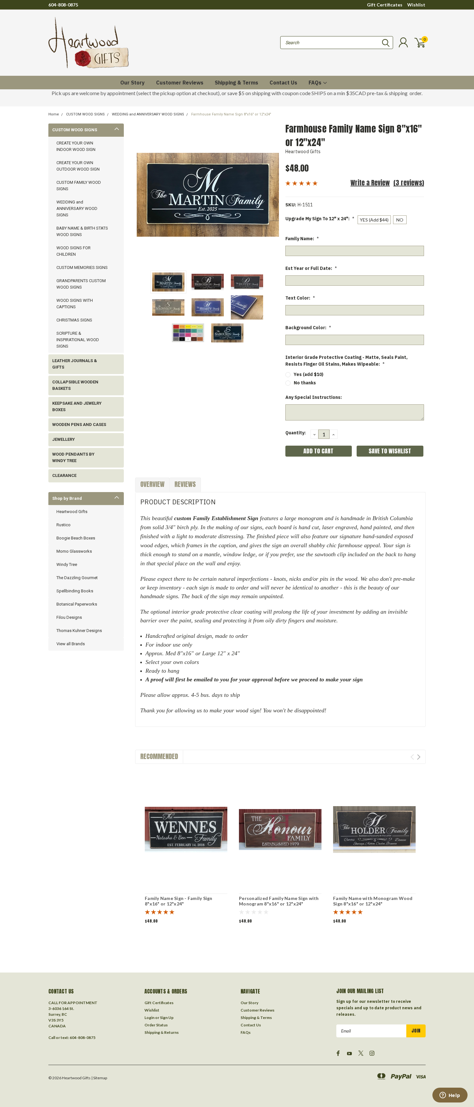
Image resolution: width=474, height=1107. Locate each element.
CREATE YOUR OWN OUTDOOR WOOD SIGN (78, 166)
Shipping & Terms (236, 82)
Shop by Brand (67, 498)
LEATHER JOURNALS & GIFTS (74, 364)
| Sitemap (99, 1077)
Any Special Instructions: (313, 397)
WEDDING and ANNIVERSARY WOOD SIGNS (148, 114)
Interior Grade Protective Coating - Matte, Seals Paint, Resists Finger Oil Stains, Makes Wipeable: (346, 360)
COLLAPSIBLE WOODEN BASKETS (75, 385)
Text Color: (300, 298)
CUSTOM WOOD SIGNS (85, 114)
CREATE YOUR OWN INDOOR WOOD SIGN (75, 146)
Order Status (156, 1025)
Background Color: (308, 328)
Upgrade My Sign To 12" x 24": (319, 219)
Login (149, 1017)
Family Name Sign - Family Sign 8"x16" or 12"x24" (178, 901)
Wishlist (416, 4)
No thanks (305, 383)
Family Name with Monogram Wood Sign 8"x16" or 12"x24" (373, 901)
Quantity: (295, 433)
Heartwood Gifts (71, 511)
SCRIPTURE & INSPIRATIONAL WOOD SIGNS (77, 340)
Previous (143, 194)
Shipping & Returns (161, 1032)
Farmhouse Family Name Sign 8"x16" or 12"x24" (231, 114)
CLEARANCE (64, 475)
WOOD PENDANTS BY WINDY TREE (73, 457)
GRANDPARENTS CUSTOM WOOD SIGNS (81, 284)
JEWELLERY (63, 439)
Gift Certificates (384, 4)
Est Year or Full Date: (311, 268)
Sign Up (166, 1017)
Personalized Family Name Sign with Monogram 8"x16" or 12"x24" (279, 901)
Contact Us (283, 82)
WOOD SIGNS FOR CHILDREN (73, 251)
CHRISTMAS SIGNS (74, 320)
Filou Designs (69, 617)
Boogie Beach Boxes (75, 538)
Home (53, 114)
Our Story (132, 82)
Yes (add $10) (308, 374)
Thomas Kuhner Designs (79, 630)
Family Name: (302, 239)
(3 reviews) (408, 183)
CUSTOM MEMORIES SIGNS (82, 267)
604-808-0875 (63, 4)
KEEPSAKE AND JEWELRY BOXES (77, 406)
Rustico (63, 524)
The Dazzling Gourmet (77, 577)
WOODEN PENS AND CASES (79, 424)
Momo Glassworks (74, 551)
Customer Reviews (179, 82)
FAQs (316, 82)
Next (272, 194)
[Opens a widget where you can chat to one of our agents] (450, 1096)
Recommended (159, 756)
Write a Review (370, 183)
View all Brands (70, 643)
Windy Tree (66, 564)
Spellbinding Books (74, 590)
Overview (152, 484)
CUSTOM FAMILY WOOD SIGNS (78, 185)
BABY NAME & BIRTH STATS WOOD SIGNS (82, 231)
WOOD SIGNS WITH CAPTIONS (74, 303)
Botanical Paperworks (76, 604)
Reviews (185, 484)
